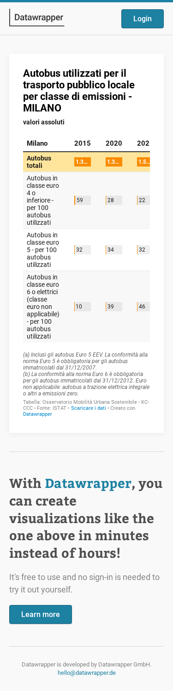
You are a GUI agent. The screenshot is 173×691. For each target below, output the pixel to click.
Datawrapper (88, 483)
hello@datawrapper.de (87, 672)
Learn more (40, 614)
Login (142, 18)
